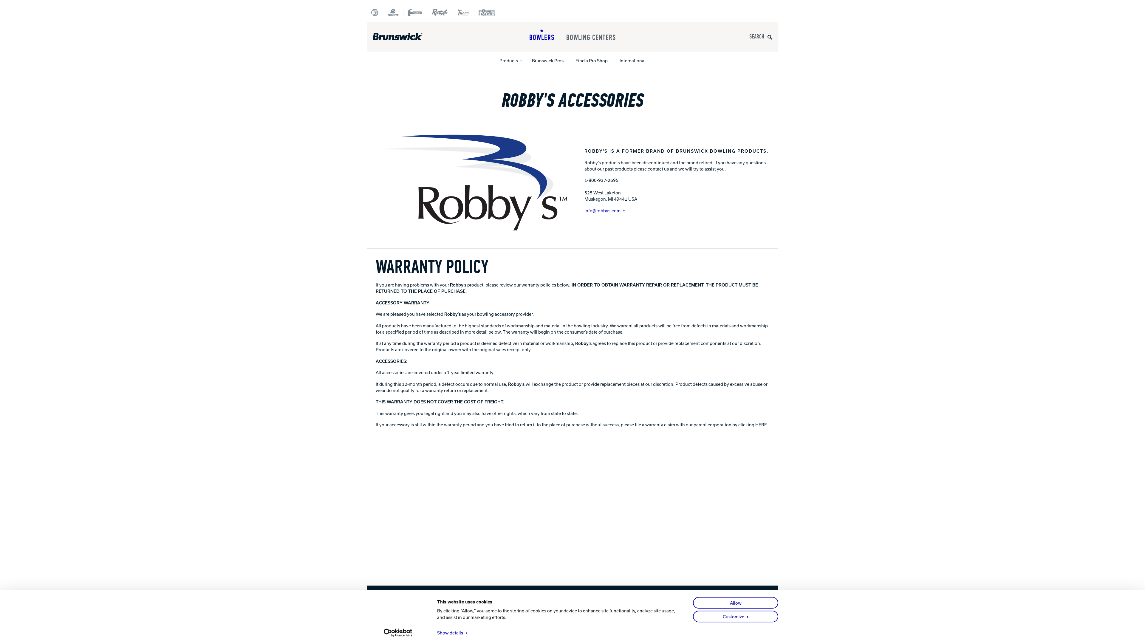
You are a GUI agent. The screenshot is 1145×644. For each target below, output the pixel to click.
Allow (736, 603)
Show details (450, 633)
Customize (733, 617)
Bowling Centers (591, 37)
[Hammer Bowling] (415, 12)
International (633, 61)
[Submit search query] (770, 36)
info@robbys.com (602, 210)
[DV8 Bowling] (374, 12)
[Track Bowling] (463, 12)
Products (508, 61)
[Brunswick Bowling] (406, 37)
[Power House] (487, 12)
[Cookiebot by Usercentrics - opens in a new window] (398, 632)
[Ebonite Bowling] (393, 12)
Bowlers (541, 37)
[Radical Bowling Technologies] (439, 12)
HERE (761, 425)
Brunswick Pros (548, 61)
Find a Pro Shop (591, 61)
